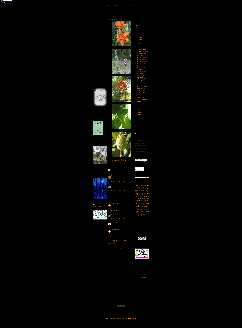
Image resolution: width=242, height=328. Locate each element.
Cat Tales (146, 184)
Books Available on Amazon (104, 14)
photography (139, 209)
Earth (145, 185)
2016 (137, 25)
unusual (137, 216)
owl (135, 209)
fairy (136, 201)
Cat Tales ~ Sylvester (141, 71)
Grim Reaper (143, 188)
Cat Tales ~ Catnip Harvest (142, 57)
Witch (147, 196)
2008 (137, 121)
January (139, 114)
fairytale (143, 201)
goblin (143, 205)
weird (140, 216)
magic (136, 208)
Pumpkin (146, 193)
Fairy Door (140, 187)
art (136, 198)
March (139, 110)
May (139, 106)
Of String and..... (140, 73)
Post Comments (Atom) (118, 248)
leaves (147, 206)
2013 (137, 31)
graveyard (147, 205)
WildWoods (123, 160)
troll (148, 214)
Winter (144, 196)
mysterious (146, 208)
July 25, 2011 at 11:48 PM (118, 226)
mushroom (142, 208)
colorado (138, 200)
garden (136, 203)
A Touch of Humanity (141, 53)
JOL (148, 188)
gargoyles (140, 203)
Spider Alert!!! (140, 84)
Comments (138, 170)
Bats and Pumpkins (141, 90)
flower (114, 160)
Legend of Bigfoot (141, 63)
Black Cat (141, 184)
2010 (137, 116)
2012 (137, 33)
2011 (137, 35)
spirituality (137, 212)
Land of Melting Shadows (140, 190)
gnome (139, 205)
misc (138, 208)
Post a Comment (111, 243)
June (139, 104)
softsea (142, 278)
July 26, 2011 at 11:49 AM (118, 240)
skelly (147, 211)
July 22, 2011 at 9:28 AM (118, 190)
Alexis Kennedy (114, 203)
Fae (148, 185)
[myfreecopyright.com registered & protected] (100, 206)
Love (143, 191)
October (139, 41)
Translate (144, 161)
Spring (143, 194)
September (140, 43)
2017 (137, 23)
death (142, 200)
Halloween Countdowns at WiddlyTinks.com (121, 318)
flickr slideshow (143, 277)
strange (140, 212)
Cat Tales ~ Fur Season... (142, 86)
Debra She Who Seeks (115, 168)
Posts (137, 167)
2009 (137, 119)
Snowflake (137, 194)
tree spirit (137, 214)
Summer (118, 160)
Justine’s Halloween (115, 175)
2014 (137, 29)
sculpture (143, 211)
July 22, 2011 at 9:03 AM (118, 181)
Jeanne (112, 185)
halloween (137, 206)
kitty (145, 206)
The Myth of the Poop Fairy (142, 51)
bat (137, 198)
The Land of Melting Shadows (121, 6)
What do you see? (140, 75)
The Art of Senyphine (141, 49)
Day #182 (139, 101)
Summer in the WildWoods (116, 19)
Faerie (136, 187)
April (139, 108)
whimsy (143, 216)
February (139, 112)
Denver (141, 185)
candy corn (142, 198)
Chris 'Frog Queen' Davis (116, 229)
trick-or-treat (143, 214)
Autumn (136, 184)
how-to (142, 206)
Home (95, 14)
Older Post (132, 245)
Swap (136, 196)
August (139, 45)
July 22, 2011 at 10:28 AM (118, 200)
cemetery (147, 198)
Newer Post (110, 245)
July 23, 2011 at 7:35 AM (118, 218)
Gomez (139, 188)
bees (139, 198)
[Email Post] (123, 159)
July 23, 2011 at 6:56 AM (118, 210)
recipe (144, 209)
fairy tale (139, 201)
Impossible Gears (140, 55)
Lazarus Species (140, 65)
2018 (137, 21)
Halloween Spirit (114, 222)
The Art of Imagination (142, 99)
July (138, 47)
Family (145, 187)
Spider (140, 194)
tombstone (144, 212)
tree (148, 212)
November (140, 39)
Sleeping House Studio (142, 59)
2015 (137, 27)
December (140, 37)
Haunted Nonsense (141, 88)
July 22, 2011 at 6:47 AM (118, 172)
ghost (144, 203)
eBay (145, 200)
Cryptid (136, 185)
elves (148, 200)
